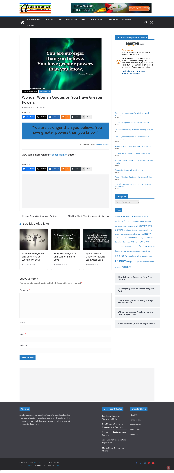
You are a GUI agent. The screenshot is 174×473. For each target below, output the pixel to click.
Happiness (126, 242)
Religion (130, 261)
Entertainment (139, 234)
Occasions (110, 19)
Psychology (137, 256)
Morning (134, 251)
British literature (145, 221)
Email (23, 334)
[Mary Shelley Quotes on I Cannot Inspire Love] (65, 231)
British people (121, 226)
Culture (119, 229)
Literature (147, 246)
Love (82, 19)
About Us (133, 415)
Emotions (127, 230)
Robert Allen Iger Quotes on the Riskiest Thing (133, 177)
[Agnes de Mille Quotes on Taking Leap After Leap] (97, 231)
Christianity (131, 226)
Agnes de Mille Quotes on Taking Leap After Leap (95, 256)
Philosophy (121, 255)
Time (141, 261)
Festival (30, 25)
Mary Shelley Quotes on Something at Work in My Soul (33, 256)
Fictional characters (121, 238)
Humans (118, 247)
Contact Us (134, 434)
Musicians (146, 251)
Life (60, 19)
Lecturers (133, 247)
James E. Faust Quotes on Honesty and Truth (132, 153)
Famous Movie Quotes (30, 92)
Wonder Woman (45, 92)
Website (23, 345)
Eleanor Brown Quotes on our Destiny (39, 216)
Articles (129, 221)
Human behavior (140, 241)
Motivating (127, 19)
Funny (149, 237)
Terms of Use (135, 420)
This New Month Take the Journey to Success (88, 216)
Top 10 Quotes (33, 19)
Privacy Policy (135, 425)
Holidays (95, 19)
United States (148, 261)
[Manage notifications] (168, 468)
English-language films (142, 230)
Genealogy (118, 242)
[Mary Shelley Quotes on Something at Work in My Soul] (34, 231)
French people (142, 238)
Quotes (121, 260)
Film (130, 238)
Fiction (147, 233)
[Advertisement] (65, 191)
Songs (137, 262)
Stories (49, 19)
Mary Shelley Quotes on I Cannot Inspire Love (65, 256)
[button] (41, 19)
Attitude (136, 222)
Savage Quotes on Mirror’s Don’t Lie (129, 170)
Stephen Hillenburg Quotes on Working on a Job (134, 130)
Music (139, 251)
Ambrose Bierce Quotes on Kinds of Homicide (133, 146)
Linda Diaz (42, 107)
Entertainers (130, 234)
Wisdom (118, 267)
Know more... (35, 424)
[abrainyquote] (22, 22)
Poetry (130, 256)
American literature (130, 216)
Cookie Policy (135, 430)
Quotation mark (147, 256)
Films (134, 237)
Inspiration (71, 19)
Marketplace (126, 251)
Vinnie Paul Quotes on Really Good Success (132, 122)
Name (23, 322)
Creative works (144, 225)
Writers (126, 267)
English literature (120, 234)
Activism (117, 216)
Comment (25, 290)
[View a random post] (151, 22)
